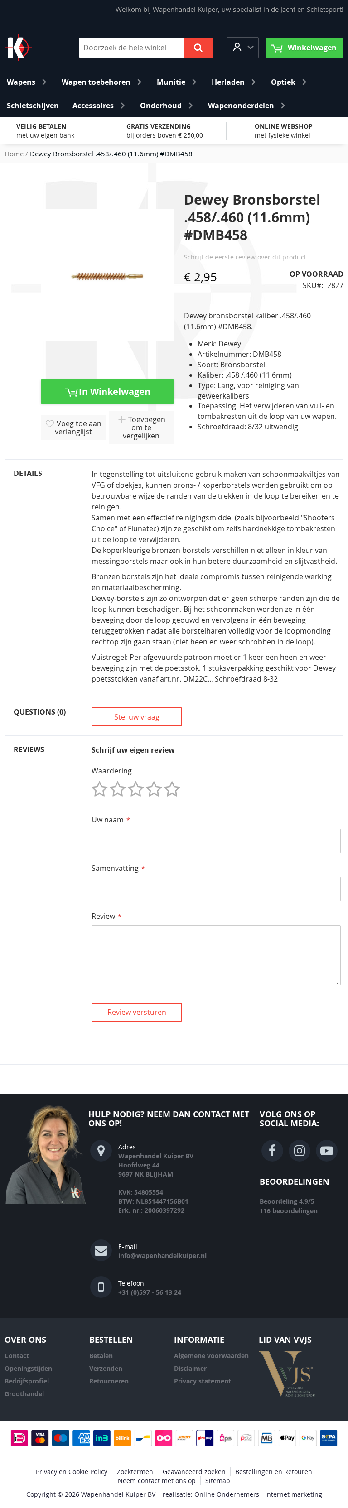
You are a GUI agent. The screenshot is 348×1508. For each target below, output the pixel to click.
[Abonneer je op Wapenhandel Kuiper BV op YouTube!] (326, 1150)
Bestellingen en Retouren (273, 1471)
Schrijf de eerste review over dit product (245, 257)
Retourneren (109, 1381)
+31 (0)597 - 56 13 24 (149, 1292)
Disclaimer (190, 1368)
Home (14, 153)
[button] (243, 47)
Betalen (101, 1355)
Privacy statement (202, 1381)
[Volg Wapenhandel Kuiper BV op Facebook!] (272, 1150)
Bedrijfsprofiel (27, 1381)
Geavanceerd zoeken (194, 1471)
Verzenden (105, 1368)
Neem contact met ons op (157, 1480)
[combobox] (146, 48)
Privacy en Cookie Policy (71, 1471)
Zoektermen (135, 1471)
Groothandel (24, 1393)
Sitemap (217, 1480)
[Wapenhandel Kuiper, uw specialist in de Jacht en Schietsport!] (32, 47)
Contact (17, 1355)
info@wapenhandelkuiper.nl (162, 1255)
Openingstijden (28, 1368)
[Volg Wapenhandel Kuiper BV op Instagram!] (299, 1150)
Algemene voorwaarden (211, 1355)
